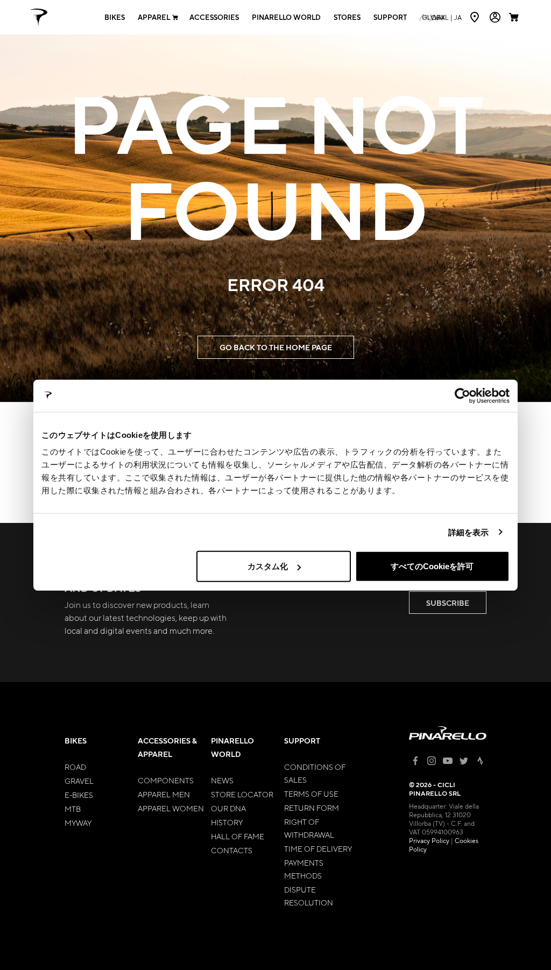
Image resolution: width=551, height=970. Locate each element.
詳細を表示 (468, 531)
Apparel (154, 17)
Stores (347, 17)
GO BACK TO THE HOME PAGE (276, 347)
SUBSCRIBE (447, 603)
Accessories (214, 17)
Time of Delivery (318, 848)
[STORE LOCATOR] (475, 17)
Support (390, 17)
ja (442, 17)
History (227, 822)
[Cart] (515, 17)
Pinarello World (286, 17)
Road (75, 766)
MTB (73, 808)
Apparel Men (164, 794)
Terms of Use (311, 793)
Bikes (114, 17)
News (222, 780)
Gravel (79, 780)
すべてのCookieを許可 (432, 566)
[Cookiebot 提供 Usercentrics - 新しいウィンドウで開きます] (462, 395)
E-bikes (79, 794)
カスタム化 (268, 566)
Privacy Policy (429, 840)
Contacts (231, 850)
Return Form (311, 807)
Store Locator (242, 794)
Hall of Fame (237, 836)
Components (166, 780)
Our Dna (228, 808)
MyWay (78, 822)
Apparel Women (171, 808)
